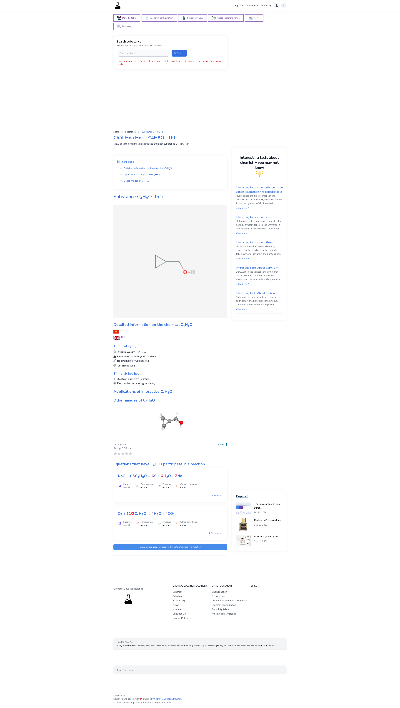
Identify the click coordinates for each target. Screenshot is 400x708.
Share (221, 444)
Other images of (136, 181)
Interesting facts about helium (254, 217)
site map (177, 609)
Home (116, 131)
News (176, 605)
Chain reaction (219, 592)
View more (216, 495)
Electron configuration (224, 605)
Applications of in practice (142, 174)
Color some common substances (229, 600)
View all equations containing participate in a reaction (170, 547)
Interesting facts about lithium (254, 242)
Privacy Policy (180, 618)
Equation (239, 5)
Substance (252, 5)
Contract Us (179, 613)
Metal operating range (224, 613)
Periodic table (219, 596)
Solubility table (220, 609)
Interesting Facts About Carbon (255, 293)
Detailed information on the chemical (148, 168)
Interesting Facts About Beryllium (257, 268)
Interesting (266, 5)
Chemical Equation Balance (167, 698)
